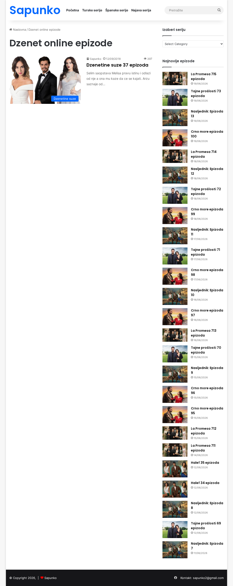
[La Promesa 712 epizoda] (174, 433)
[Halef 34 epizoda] (174, 489)
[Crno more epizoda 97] (174, 316)
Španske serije (116, 10)
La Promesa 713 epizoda (203, 333)
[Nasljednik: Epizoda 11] (174, 235)
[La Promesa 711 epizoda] (174, 450)
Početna (72, 10)
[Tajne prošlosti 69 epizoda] (174, 529)
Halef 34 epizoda (205, 483)
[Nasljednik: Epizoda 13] (174, 117)
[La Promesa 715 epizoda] (174, 78)
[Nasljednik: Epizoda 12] (174, 175)
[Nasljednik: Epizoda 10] (174, 296)
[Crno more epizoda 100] (174, 137)
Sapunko (95, 58)
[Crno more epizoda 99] (174, 215)
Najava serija (141, 10)
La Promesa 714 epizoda (204, 154)
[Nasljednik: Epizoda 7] (174, 549)
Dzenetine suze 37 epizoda (117, 65)
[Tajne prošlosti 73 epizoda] (174, 97)
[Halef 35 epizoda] (174, 468)
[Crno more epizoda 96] (174, 394)
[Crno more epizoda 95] (174, 414)
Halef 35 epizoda (205, 462)
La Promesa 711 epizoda (203, 448)
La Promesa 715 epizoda (203, 76)
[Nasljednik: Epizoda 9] (174, 374)
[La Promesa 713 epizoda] (174, 335)
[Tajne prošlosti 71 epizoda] (174, 255)
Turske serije (92, 10)
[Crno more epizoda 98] (174, 276)
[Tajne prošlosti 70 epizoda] (174, 353)
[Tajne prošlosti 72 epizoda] (174, 195)
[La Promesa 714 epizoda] (174, 156)
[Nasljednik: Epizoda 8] (174, 509)
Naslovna (19, 29)
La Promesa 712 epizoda (203, 431)
